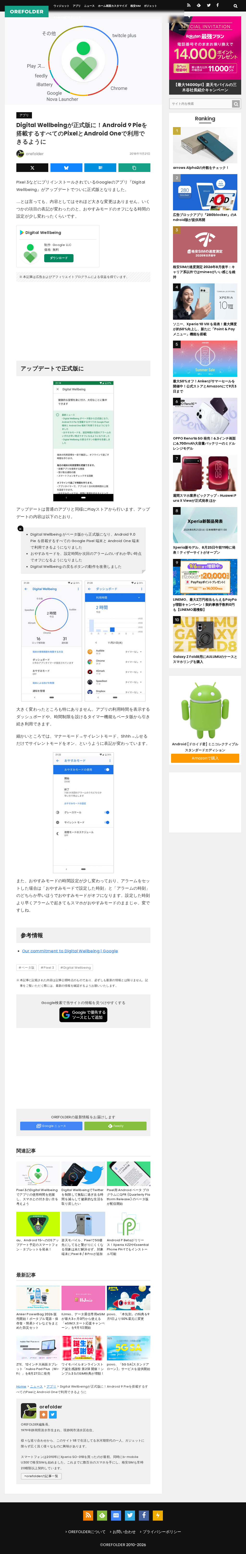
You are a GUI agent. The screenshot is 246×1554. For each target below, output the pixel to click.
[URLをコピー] (134, 167)
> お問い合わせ (123, 1532)
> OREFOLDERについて (85, 1532)
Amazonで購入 (205, 758)
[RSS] (188, 6)
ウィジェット (61, 6)
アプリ (77, 6)
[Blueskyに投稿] (66, 167)
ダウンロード (59, 258)
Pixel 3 (49, 968)
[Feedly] (198, 6)
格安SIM (135, 6)
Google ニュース (54, 1126)
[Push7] (189, 17)
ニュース (89, 6)
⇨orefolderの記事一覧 (41, 1476)
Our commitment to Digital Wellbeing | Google (70, 951)
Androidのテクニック (67, 17)
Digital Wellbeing (77, 968)
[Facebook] (217, 6)
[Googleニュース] (116, 1516)
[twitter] (208, 6)
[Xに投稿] (32, 167)
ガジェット (150, 6)
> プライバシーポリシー (160, 1532)
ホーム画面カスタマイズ (112, 6)
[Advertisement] (83, 319)
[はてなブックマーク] (100, 167)
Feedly (118, 1126)
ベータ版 (28, 968)
